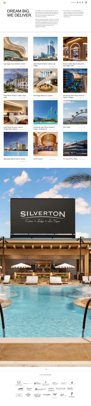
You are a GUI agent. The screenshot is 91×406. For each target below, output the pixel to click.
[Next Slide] (45, 369)
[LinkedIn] (77, 2)
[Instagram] (80, 2)
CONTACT (73, 2)
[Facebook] (82, 2)
